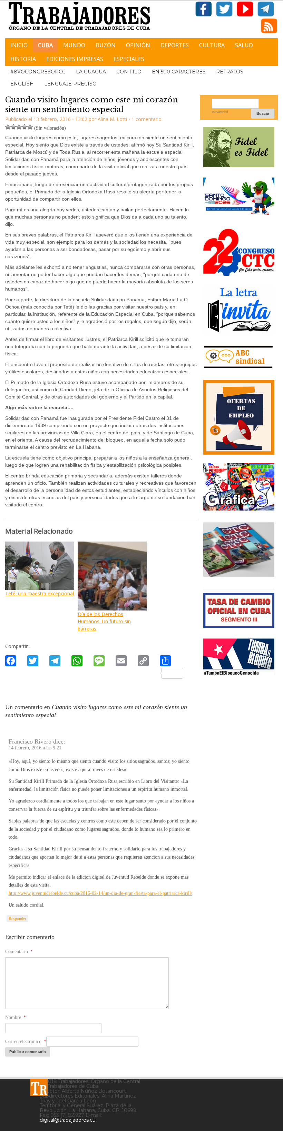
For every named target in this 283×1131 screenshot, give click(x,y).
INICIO (19, 45)
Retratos (229, 72)
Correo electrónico (25, 1041)
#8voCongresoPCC (38, 72)
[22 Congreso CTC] (238, 273)
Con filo (129, 72)
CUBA (45, 45)
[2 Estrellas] (13, 127)
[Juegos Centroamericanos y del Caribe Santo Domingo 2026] (238, 215)
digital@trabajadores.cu (68, 1120)
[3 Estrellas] (19, 127)
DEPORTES (174, 45)
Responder (17, 918)
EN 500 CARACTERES (179, 72)
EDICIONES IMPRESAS (74, 59)
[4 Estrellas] (24, 127)
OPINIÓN (138, 45)
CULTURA (212, 45)
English (22, 84)
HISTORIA (23, 59)
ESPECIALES (129, 59)
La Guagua (91, 72)
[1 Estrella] (8, 127)
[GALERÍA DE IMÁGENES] (238, 508)
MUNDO (74, 45)
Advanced (220, 112)
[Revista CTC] (238, 575)
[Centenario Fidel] (238, 164)
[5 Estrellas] (30, 127)
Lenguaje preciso (70, 84)
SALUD (244, 45)
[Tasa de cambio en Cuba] (238, 625)
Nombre (15, 1017)
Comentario (19, 951)
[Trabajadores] (39, 1087)
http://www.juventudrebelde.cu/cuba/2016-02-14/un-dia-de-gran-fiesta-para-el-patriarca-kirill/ (100, 893)
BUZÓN (106, 45)
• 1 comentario (145, 119)
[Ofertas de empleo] (238, 417)
